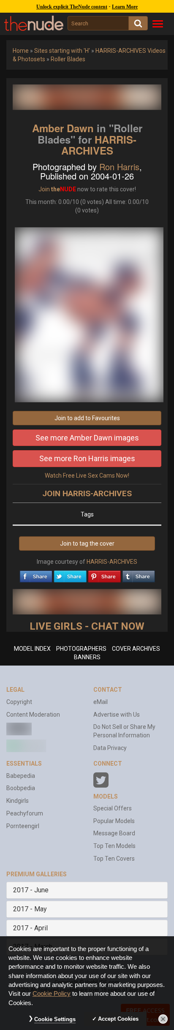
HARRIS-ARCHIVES (99, 145)
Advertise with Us (116, 714)
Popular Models (114, 821)
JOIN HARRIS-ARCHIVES (87, 493)
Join (44, 189)
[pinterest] (104, 574)
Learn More (125, 7)
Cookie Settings (55, 1019)
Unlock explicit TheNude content (71, 7)
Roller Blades (68, 59)
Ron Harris (119, 166)
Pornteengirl (22, 826)
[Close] (163, 1019)
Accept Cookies (118, 1019)
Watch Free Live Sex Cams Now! (87, 475)
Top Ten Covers (114, 858)
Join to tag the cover (87, 543)
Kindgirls (17, 800)
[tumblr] (138, 574)
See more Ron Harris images (87, 458)
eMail (100, 701)
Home (21, 50)
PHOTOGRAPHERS (81, 648)
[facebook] (35, 574)
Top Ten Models (114, 845)
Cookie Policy (52, 993)
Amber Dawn (63, 128)
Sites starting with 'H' (62, 50)
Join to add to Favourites (87, 418)
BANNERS (87, 657)
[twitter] (70, 574)
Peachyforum (24, 813)
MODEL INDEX (32, 648)
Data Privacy (110, 748)
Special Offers (112, 808)
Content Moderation (33, 714)
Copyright (19, 701)
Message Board (114, 833)
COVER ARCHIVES (136, 648)
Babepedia (20, 775)
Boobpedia (20, 788)
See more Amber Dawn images (87, 437)
